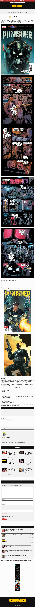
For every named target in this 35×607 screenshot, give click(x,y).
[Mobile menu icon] (33, 6)
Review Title (4, 509)
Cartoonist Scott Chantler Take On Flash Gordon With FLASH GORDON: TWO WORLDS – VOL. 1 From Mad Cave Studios (12, 453)
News (13, 428)
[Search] (24, 2)
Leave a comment (29, 428)
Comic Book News (9, 428)
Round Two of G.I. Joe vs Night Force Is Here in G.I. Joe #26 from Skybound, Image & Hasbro (29, 461)
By (17, 428)
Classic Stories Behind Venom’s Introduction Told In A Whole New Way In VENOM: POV (29, 453)
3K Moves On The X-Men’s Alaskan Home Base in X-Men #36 (28, 469)
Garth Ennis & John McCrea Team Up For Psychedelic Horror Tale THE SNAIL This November (12, 471)
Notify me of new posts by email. (8, 516)
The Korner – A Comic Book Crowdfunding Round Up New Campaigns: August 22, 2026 (11, 462)
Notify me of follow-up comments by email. (9, 514)
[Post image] (4, 452)
